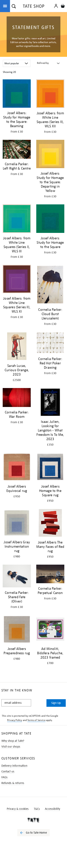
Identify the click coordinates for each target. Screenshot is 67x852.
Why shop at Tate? (12, 741)
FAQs (4, 777)
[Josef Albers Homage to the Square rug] (50, 467)
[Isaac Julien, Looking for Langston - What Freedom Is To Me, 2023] (50, 403)
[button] (13, 6)
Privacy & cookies (18, 809)
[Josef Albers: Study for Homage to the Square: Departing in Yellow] (50, 155)
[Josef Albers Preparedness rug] (17, 630)
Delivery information (14, 766)
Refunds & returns (12, 783)
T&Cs (37, 809)
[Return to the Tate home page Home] (33, 7)
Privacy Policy (14, 720)
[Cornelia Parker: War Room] (17, 398)
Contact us (7, 771)
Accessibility (52, 809)
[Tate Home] (33, 820)
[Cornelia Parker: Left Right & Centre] (17, 150)
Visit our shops (10, 746)
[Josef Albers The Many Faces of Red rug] (50, 523)
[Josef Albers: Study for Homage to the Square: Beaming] (17, 94)
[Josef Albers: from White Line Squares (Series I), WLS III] (17, 219)
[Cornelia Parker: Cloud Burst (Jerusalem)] (50, 285)
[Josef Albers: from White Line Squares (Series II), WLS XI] (17, 280)
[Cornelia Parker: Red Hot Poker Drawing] (50, 343)
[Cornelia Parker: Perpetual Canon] (50, 574)
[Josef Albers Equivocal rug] (17, 467)
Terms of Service (36, 720)
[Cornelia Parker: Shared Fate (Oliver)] (17, 577)
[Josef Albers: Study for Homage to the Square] (50, 219)
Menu (5, 6)
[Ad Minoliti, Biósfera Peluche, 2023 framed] (50, 630)
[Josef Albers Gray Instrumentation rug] (17, 523)
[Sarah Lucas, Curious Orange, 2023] (17, 347)
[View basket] (62, 6)
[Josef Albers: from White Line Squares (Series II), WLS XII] (50, 94)
